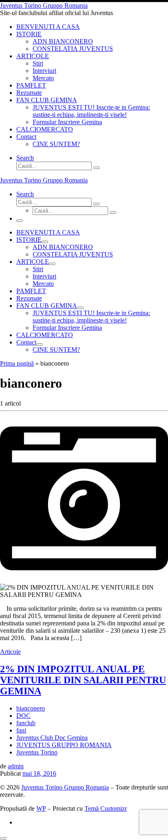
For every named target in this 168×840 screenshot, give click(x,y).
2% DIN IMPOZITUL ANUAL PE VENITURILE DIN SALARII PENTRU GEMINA (83, 680)
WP (41, 808)
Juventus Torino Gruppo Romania (65, 787)
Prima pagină (17, 363)
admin (16, 766)
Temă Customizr (105, 808)
